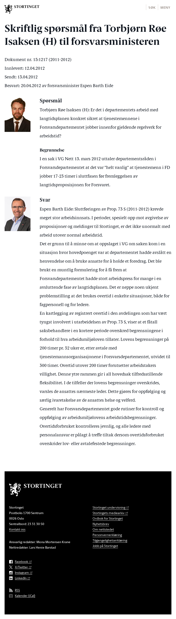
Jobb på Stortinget (105, 546)
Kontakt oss (17, 529)
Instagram (22, 572)
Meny (165, 7)
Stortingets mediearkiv (108, 513)
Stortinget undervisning (109, 507)
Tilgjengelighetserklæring (110, 540)
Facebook (21, 561)
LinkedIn (21, 578)
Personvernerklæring (107, 535)
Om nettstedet (103, 529)
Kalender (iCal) (25, 596)
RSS (17, 590)
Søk (151, 7)
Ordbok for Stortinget (108, 518)
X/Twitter (21, 567)
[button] (152, 7)
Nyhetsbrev (101, 524)
